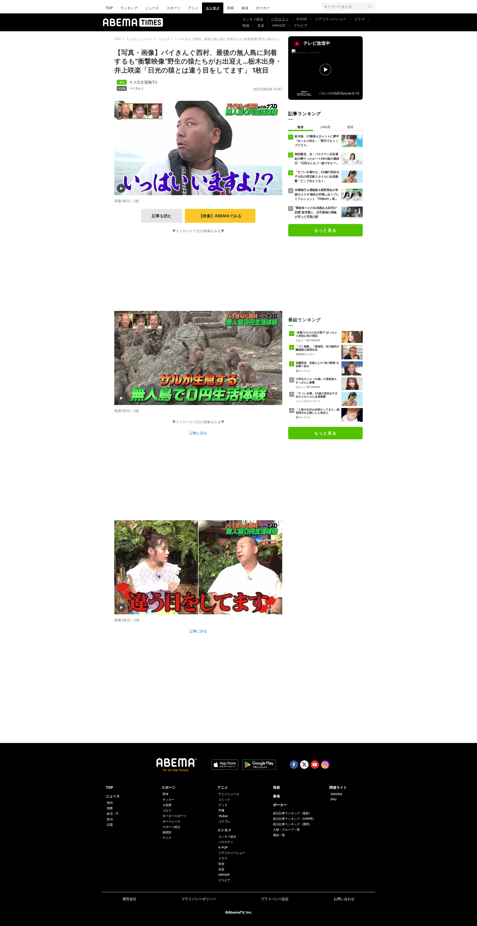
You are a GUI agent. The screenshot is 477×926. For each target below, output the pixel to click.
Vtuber (223, 816)
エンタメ (213, 8)
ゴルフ (166, 810)
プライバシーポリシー (198, 899)
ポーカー (263, 8)
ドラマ (359, 19)
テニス (166, 838)
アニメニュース (228, 794)
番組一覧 (279, 835)
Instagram (325, 764)
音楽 (260, 25)
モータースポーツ (174, 816)
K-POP (302, 19)
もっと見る (325, 230)
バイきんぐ (136, 88)
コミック (224, 799)
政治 (110, 819)
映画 (245, 25)
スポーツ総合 (171, 827)
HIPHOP (278, 25)
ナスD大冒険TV (143, 82)
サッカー (168, 799)
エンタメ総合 (252, 19)
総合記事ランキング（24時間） (294, 818)
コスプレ (224, 821)
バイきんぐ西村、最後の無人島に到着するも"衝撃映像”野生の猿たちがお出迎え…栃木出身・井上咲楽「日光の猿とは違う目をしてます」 (277, 39)
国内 (110, 803)
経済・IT (113, 813)
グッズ (222, 805)
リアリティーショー (330, 19)
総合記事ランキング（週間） (292, 824)
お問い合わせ (344, 899)
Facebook (294, 764)
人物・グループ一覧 (286, 829)
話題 (110, 824)
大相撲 (166, 805)
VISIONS (336, 794)
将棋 (230, 8)
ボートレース (171, 821)
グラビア (300, 25)
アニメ (193, 8)
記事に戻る (198, 433)
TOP (109, 8)
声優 (221, 810)
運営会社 (129, 899)
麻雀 (244, 8)
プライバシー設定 (275, 899)
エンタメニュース (139, 39)
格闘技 (166, 832)
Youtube (315, 764)
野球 (165, 794)
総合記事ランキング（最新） (292, 813)
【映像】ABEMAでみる (220, 215)
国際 (110, 808)
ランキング (129, 8)
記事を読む (162, 215)
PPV (333, 799)
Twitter (304, 764)
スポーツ (173, 8)
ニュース (152, 8)
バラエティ (280, 19)
